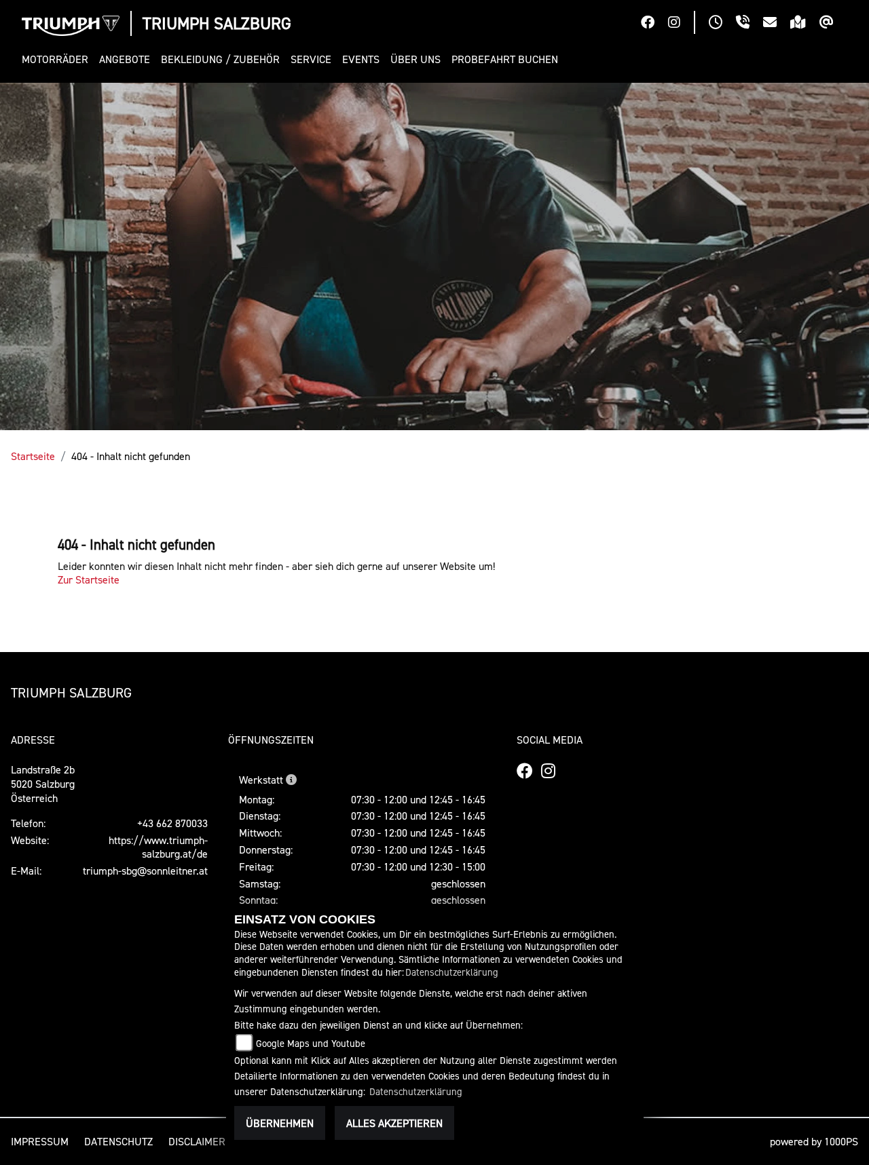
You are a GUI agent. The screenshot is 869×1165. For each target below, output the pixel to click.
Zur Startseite (88, 579)
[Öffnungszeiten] (722, 24)
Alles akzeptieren (394, 1123)
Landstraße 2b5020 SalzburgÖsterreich (43, 784)
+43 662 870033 (172, 823)
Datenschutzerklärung (451, 972)
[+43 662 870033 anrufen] (749, 24)
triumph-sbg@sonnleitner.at (145, 870)
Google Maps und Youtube (310, 1043)
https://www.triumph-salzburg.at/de (158, 847)
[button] (58, 59)
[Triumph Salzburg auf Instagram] (681, 24)
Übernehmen (280, 1123)
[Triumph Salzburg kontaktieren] (776, 24)
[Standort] (804, 24)
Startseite (33, 456)
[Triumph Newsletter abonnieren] (833, 24)
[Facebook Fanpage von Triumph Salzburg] (654, 24)
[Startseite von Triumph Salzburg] (70, 26)
